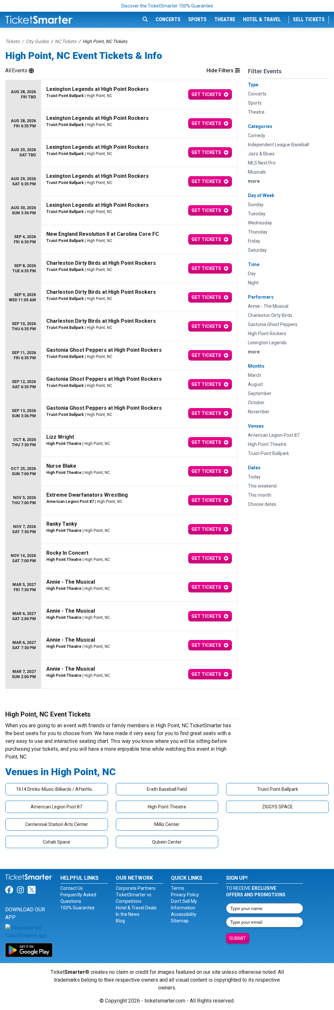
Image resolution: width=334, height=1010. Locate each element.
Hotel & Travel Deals (136, 907)
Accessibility (183, 914)
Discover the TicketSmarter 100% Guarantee (167, 5)
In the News (128, 914)
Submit (237, 938)
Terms (177, 888)
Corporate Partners (136, 888)
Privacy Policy (185, 894)
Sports (197, 19)
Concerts (168, 19)
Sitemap (180, 920)
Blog (120, 920)
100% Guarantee (77, 907)
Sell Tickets (309, 19)
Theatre (224, 19)
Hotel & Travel (262, 19)
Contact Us (71, 888)
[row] (121, 94)
